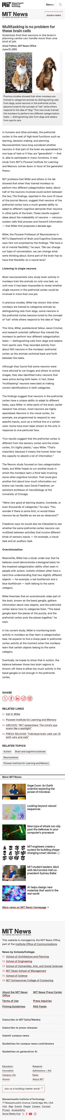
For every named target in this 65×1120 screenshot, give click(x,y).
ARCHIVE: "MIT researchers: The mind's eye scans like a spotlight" (31, 727)
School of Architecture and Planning (27, 956)
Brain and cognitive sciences (30, 751)
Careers (36, 1106)
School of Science (16, 975)
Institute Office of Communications (36, 944)
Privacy (6, 1110)
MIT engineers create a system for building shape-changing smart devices (43, 849)
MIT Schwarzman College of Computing (29, 980)
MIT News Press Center (47, 992)
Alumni (6, 1079)
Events (18, 1106)
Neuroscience (10, 757)
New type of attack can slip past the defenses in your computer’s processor (43, 829)
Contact (46, 1106)
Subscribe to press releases (19, 1027)
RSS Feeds (40, 1006)
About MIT (38, 1079)
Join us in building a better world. (22, 1088)
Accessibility (18, 1110)
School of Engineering (19, 961)
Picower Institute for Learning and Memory (31, 719)
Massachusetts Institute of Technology (23, 1099)
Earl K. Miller (13, 714)
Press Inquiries (42, 1000)
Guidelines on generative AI (19, 1051)
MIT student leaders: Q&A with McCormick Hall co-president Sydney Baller (43, 870)
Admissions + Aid (41, 1070)
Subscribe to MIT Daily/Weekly (21, 1019)
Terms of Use (10, 1000)
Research (37, 1066)
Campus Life (9, 1075)
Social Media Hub (11, 1113)
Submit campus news (15, 1035)
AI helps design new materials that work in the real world (42, 890)
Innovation (8, 1070)
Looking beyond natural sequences (41, 807)
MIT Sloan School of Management (26, 970)
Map (11, 1106)
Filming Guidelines (13, 1006)
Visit (4, 1106)
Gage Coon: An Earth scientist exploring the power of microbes (41, 788)
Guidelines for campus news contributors (28, 1043)
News (35, 1075)
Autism (7, 751)
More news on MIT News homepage (24, 907)
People (27, 1106)
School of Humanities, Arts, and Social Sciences (34, 966)
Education (7, 1066)
